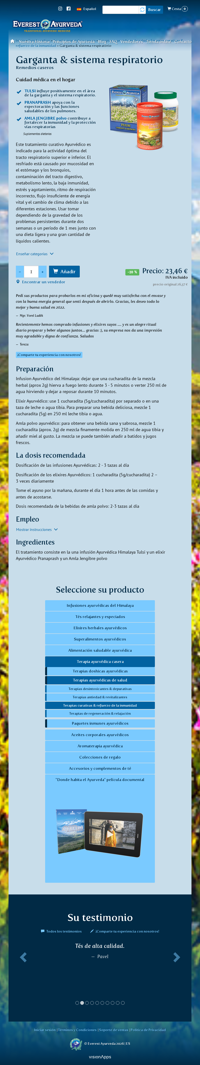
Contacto (183, 41)
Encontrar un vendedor (43, 282)
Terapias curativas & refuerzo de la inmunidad (100, 705)
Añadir (68, 271)
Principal (13, 41)
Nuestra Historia (34, 41)
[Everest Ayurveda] (47, 26)
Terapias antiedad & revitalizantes (100, 697)
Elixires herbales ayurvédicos (100, 628)
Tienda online (158, 41)
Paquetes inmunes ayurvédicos (100, 723)
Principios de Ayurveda (74, 41)
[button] (22, 976)
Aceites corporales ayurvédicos (100, 734)
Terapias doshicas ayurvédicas (100, 671)
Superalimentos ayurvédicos (100, 639)
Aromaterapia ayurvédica (100, 746)
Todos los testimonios (64, 931)
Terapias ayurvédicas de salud (100, 680)
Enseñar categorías (32, 253)
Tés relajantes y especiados (100, 616)
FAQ (113, 41)
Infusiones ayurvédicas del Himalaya (100, 605)
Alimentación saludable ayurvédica (100, 650)
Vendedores (131, 41)
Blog (102, 41)
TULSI (30, 91)
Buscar (154, 9)
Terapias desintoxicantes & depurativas (100, 689)
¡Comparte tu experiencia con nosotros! (127, 931)
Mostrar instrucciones (34, 529)
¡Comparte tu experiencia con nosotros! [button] (49, 355)
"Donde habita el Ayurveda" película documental (100, 779)
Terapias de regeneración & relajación (100, 713)
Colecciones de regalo (100, 757)
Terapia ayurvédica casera (100, 661)
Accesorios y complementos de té (100, 768)
